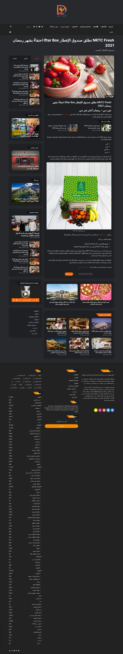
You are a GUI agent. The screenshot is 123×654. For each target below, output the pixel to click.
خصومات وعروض (36, 604)
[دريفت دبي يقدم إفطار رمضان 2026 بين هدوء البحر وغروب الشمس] (56, 343)
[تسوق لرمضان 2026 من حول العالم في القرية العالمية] (56, 323)
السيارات (37, 565)
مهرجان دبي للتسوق (34, 458)
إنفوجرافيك (38, 402)
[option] (25, 128)
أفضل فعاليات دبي (37, 378)
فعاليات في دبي (37, 387)
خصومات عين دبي (64, 26)
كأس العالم (37, 453)
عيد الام (38, 442)
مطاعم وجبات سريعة (34, 542)
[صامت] (17, 300)
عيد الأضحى (37, 436)
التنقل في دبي (36, 559)
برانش (38, 492)
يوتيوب (38, 411)
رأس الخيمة (38, 612)
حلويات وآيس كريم (35, 495)
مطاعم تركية (36, 520)
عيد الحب (37, 444)
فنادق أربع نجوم (36, 470)
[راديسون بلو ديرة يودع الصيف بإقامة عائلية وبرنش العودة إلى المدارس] (34, 85)
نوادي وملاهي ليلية (35, 554)
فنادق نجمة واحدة (35, 481)
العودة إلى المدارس (34, 430)
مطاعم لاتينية (36, 531)
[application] (25, 294)
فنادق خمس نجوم (35, 478)
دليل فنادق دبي (37, 384)
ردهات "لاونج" (36, 498)
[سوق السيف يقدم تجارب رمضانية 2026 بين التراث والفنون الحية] (101, 343)
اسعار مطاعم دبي (37, 381)
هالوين (38, 464)
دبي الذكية (38, 609)
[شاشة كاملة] (14, 300)
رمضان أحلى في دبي (35, 615)
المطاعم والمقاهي (84, 26)
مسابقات (37, 408)
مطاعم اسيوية (36, 514)
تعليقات (14, 58)
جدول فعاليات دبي (27, 381)
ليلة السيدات (36, 503)
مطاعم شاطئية (36, 523)
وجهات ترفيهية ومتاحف (34, 593)
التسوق (38, 573)
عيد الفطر (37, 447)
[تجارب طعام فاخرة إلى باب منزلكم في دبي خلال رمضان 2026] (73, 127)
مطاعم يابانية (36, 545)
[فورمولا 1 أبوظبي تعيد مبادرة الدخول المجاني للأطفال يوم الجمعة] (34, 67)
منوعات (39, 637)
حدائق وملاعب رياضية (34, 576)
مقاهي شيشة (36, 551)
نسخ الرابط (69, 274)
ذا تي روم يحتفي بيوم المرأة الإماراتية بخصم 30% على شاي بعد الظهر (20, 101)
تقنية (40, 595)
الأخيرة (37, 58)
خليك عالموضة (37, 607)
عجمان (39, 629)
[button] (25, 294)
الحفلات (38, 428)
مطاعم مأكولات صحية (34, 537)
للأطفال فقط (36, 584)
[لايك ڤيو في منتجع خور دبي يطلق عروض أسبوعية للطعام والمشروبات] (34, 76)
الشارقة (39, 416)
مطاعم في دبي (13, 387)
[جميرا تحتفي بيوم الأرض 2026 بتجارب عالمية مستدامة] (106, 127)
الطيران (38, 568)
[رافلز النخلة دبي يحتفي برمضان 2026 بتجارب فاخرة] (101, 323)
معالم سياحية (36, 590)
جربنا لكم (38, 598)
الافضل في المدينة (33, 322)
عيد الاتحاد (37, 439)
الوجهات (74, 26)
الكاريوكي (37, 489)
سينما (38, 582)
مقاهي (38, 548)
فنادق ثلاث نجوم (35, 475)
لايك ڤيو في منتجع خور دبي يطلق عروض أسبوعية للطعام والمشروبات (20, 75)
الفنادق (95, 26)
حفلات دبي (17, 381)
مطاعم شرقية (36, 526)
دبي (12, 381)
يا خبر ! (111, 32)
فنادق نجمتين (36, 484)
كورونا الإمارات (37, 632)
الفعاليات (103, 26)
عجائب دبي (38, 626)
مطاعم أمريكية (36, 509)
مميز (40, 635)
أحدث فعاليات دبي (21, 375)
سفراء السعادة (37, 618)
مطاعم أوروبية (36, 512)
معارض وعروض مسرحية (33, 456)
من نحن (35, 328)
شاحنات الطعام (36, 500)
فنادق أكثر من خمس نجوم (33, 472)
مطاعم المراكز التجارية (34, 517)
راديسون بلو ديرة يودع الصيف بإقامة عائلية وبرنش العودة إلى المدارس (20, 84)
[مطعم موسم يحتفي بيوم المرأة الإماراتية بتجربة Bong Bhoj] (34, 93)
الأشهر (26, 58)
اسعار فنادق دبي (16, 378)
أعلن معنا (34, 333)
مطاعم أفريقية (36, 506)
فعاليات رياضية (36, 450)
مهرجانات (37, 461)
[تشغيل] (37, 300)
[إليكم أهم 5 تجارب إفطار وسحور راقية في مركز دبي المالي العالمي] (79, 343)
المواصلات (38, 556)
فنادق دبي (29, 387)
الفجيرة (39, 419)
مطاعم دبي (22, 387)
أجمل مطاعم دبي (31, 375)
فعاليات (20, 384)
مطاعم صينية (36, 528)
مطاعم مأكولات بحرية (34, 534)
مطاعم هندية (36, 540)
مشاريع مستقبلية (31, 325)
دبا (39, 422)
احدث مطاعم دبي (26, 378)
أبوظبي (39, 375)
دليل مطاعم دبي (28, 384)
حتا (40, 601)
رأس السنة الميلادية (34, 433)
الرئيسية (111, 26)
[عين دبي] (61, 12)
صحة (38, 643)
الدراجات (37, 562)
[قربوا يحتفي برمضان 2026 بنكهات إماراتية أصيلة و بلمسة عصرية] (79, 323)
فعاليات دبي (13, 384)
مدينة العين (37, 400)
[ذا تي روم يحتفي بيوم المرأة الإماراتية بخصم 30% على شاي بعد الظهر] (34, 101)
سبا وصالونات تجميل (34, 579)
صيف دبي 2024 (54, 26)
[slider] (27, 300)
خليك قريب (32, 331)
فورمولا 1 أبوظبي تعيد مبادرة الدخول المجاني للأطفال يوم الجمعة (20, 67)
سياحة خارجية (37, 621)
